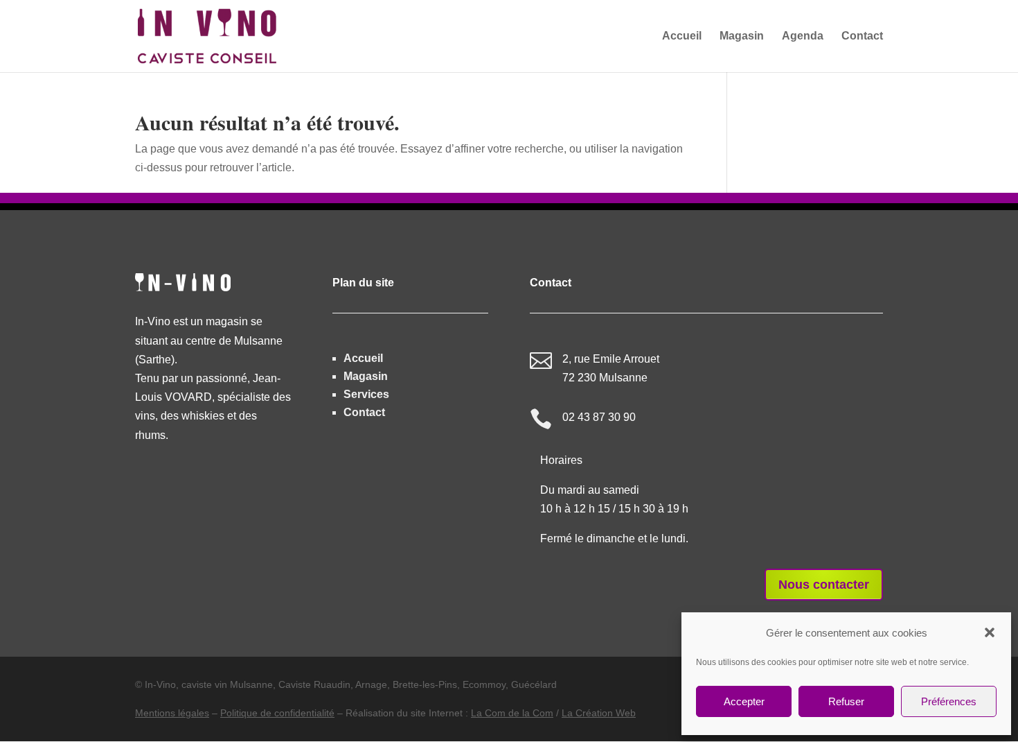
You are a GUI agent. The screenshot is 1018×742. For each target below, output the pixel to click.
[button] (990, 632)
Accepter (744, 701)
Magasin (365, 376)
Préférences (948, 701)
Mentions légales (172, 712)
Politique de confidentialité (277, 712)
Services (366, 394)
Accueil (363, 358)
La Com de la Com (512, 712)
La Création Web (599, 712)
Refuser (846, 701)
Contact (364, 412)
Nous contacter (823, 585)
